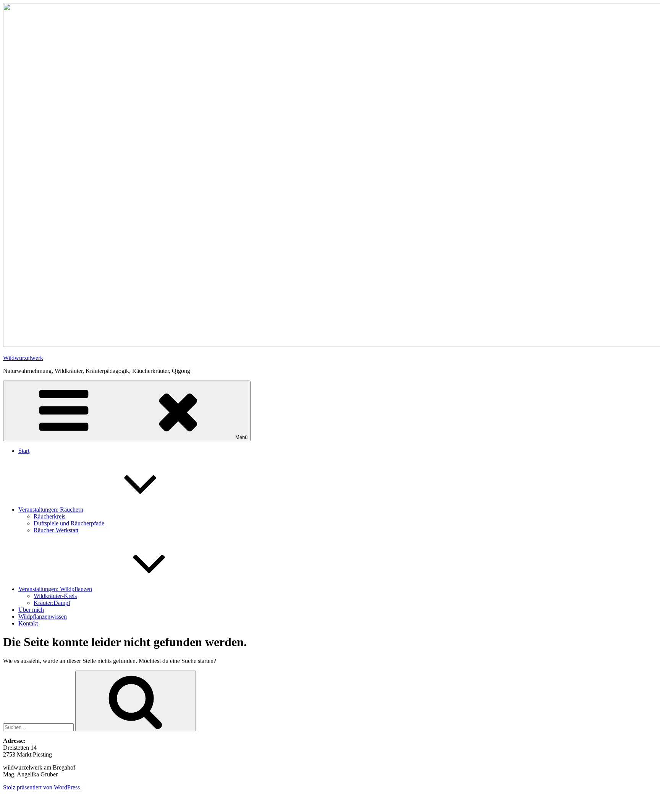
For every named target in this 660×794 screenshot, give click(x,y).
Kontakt (28, 623)
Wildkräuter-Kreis (55, 596)
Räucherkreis (49, 516)
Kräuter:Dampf (52, 603)
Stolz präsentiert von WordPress (41, 787)
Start (23, 450)
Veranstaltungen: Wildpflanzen (55, 589)
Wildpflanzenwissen (42, 616)
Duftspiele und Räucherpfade (69, 523)
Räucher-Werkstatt (56, 530)
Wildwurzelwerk (23, 358)
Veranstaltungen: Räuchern (50, 509)
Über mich (31, 609)
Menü (241, 437)
